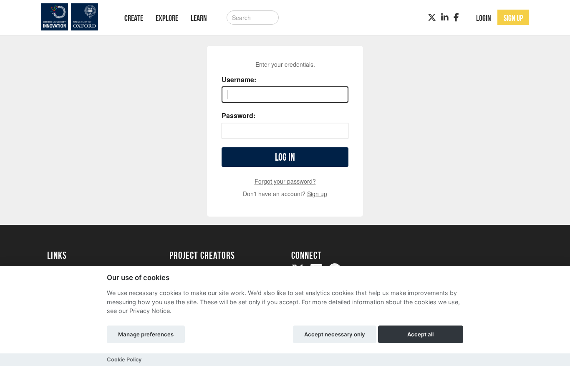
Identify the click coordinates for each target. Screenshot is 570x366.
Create (133, 18)
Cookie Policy (124, 359)
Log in (285, 157)
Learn (199, 18)
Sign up (317, 193)
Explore (167, 18)
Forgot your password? (285, 181)
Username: (239, 79)
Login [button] (483, 18)
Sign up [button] (513, 18)
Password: (238, 115)
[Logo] (75, 16)
